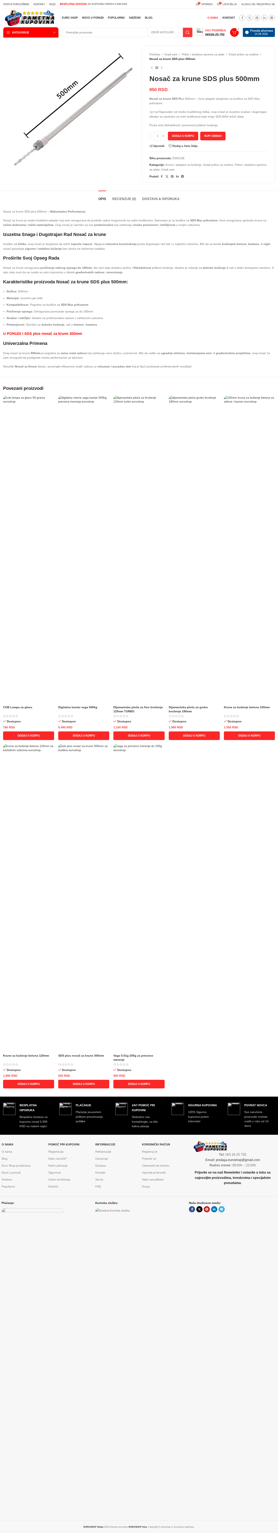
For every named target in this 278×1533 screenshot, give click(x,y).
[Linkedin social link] (264, 18)
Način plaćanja (57, 1165)
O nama (7, 1151)
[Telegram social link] (272, 18)
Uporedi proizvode (154, 1172)
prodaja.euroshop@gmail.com (238, 1160)
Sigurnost (54, 1172)
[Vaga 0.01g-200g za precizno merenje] (138, 898)
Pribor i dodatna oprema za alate (203, 54)
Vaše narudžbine (153, 1179)
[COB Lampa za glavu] (28, 550)
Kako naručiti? (57, 1158)
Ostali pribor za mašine (244, 54)
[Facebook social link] (242, 18)
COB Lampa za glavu (17, 707)
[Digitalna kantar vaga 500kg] (83, 550)
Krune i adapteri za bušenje (183, 164)
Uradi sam (171, 54)
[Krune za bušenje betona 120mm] (28, 898)
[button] (28, 735)
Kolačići (53, 1186)
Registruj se (149, 1151)
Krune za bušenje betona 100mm (247, 707)
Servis (99, 1179)
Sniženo (7, 1179)
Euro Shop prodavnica (16, 1165)
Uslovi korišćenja (59, 1179)
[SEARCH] (187, 32)
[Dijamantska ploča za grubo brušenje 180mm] (194, 550)
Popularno (8, 1186)
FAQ (98, 1186)
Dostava (100, 1165)
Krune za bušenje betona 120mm (26, 1055)
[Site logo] (29, 17)
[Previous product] (151, 67)
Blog (4, 1158)
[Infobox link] (211, 32)
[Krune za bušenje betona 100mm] (249, 550)
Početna (154, 54)
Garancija (101, 1158)
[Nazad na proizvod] (156, 67)
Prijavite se (149, 1158)
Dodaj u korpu (183, 135)
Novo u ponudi (11, 1172)
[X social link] (250, 18)
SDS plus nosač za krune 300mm (81, 1055)
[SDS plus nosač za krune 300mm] (83, 898)
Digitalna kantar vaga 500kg (77, 707)
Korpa (146, 1186)
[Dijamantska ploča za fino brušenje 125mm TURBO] (138, 550)
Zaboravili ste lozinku (155, 1165)
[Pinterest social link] (257, 18)
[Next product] (161, 67)
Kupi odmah (212, 135)
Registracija (56, 1151)
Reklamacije (103, 1151)
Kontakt (100, 1172)
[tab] (102, 197)
